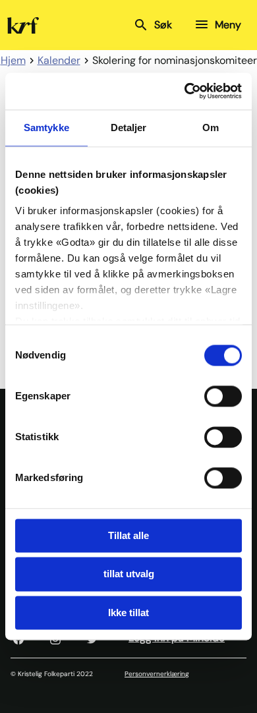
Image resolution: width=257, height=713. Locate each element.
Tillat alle (128, 535)
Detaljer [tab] (129, 127)
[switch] (223, 396)
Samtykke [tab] (46, 127)
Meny (228, 25)
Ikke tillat (128, 612)
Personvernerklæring (157, 674)
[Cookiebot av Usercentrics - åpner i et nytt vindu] (185, 91)
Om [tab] (210, 127)
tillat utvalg (128, 574)
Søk (163, 25)
